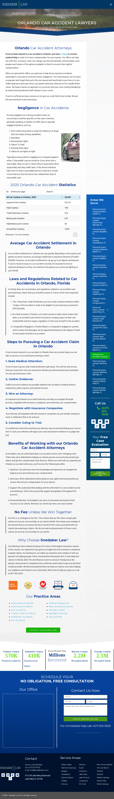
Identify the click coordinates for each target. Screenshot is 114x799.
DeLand (64, 784)
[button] (62, 197)
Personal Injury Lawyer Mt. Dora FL (100, 327)
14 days (63, 54)
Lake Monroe (84, 778)
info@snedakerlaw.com (39, 770)
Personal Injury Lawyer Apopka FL (100, 231)
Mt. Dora (82, 784)
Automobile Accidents (22, 603)
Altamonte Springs (68, 768)
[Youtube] (107, 421)
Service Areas (48, 27)
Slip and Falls (55, 617)
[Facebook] (93, 421)
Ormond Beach (103, 768)
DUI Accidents (18, 620)
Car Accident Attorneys (43, 48)
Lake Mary (83, 774)
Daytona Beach (67, 778)
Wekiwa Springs (103, 778)
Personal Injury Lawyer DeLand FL (100, 267)
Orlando (100, 771)
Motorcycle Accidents (22, 606)
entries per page (18, 191)
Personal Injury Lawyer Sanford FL (100, 363)
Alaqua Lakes (66, 765)
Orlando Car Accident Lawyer (100, 355)
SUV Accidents (18, 610)
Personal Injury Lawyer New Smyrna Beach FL (99, 337)
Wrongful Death (57, 610)
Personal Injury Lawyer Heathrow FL (99, 292)
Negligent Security (58, 613)
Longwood (83, 781)
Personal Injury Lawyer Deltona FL (100, 276)
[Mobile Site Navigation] (111, 4)
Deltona (82, 765)
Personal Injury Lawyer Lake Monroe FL (99, 318)
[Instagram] (97, 426)
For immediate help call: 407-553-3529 (85, 726)
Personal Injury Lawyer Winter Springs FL (99, 390)
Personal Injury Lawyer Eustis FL (100, 284)
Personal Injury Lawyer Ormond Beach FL (100, 347)
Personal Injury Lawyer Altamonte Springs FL (99, 221)
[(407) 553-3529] (98, 407)
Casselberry (65, 774)
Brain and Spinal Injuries (61, 606)
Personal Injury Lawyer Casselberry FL (99, 240)
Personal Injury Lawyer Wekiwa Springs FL (100, 372)
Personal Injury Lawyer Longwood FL (99, 301)
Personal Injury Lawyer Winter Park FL (99, 381)
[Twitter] (100, 421)
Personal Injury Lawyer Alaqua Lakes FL (99, 211)
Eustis (81, 768)
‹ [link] (71, 235)
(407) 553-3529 (105, 411)
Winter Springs (102, 784)
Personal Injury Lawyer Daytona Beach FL (100, 249)
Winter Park (101, 781)
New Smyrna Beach (104, 765)
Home (38, 27)
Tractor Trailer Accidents (23, 613)
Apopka (64, 771)
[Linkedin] (103, 426)
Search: (49, 191)
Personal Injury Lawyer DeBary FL (99, 258)
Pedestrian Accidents (22, 617)
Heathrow (83, 771)
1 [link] (75, 235)
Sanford (100, 774)
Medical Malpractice (59, 603)
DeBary (64, 781)
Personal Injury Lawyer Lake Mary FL (99, 309)
